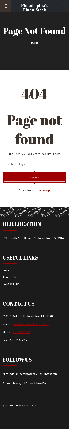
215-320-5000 (21, 332)
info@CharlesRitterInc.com (31, 324)
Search (34, 177)
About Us (9, 277)
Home (34, 42)
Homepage (44, 190)
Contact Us (11, 284)
